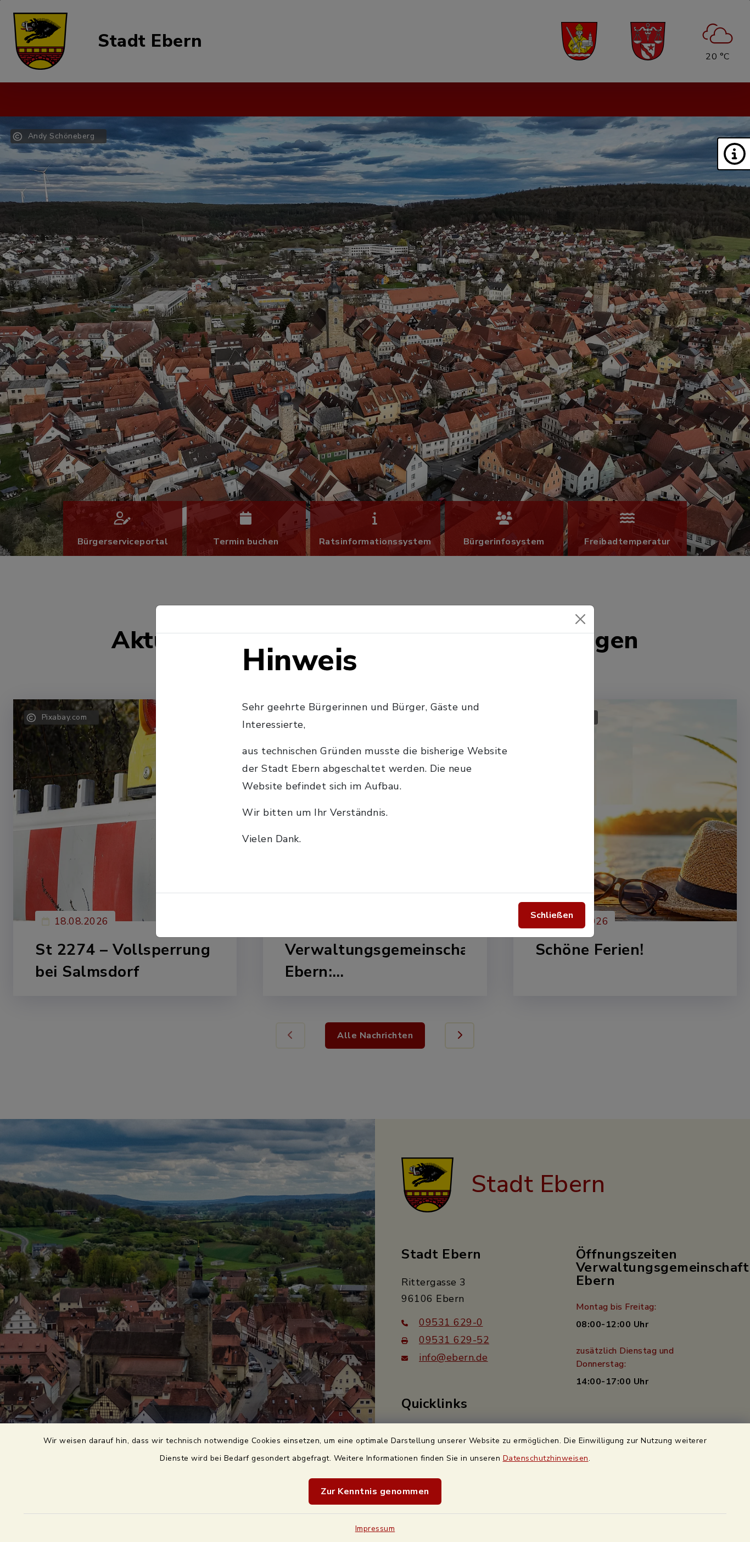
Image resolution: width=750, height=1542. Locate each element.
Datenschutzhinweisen (546, 1458)
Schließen (551, 915)
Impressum (375, 1528)
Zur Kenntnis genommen (375, 1491)
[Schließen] (580, 619)
